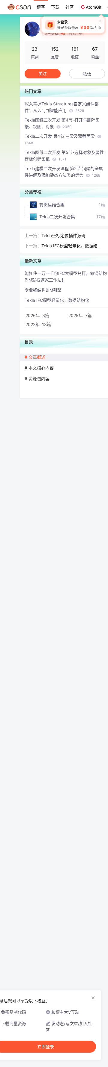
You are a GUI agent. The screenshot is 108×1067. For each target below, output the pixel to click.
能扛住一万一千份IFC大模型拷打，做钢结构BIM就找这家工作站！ (66, 276)
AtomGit (93, 7)
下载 (55, 7)
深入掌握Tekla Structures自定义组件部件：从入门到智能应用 (62, 107)
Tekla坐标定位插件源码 (63, 235)
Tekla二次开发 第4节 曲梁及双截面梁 (60, 139)
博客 (41, 7)
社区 (69, 7)
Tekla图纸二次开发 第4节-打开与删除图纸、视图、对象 (62, 123)
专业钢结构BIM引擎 (43, 289)
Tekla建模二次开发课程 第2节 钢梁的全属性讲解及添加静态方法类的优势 (64, 172)
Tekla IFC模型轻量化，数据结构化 (71, 246)
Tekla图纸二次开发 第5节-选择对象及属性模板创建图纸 (64, 155)
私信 (87, 73)
